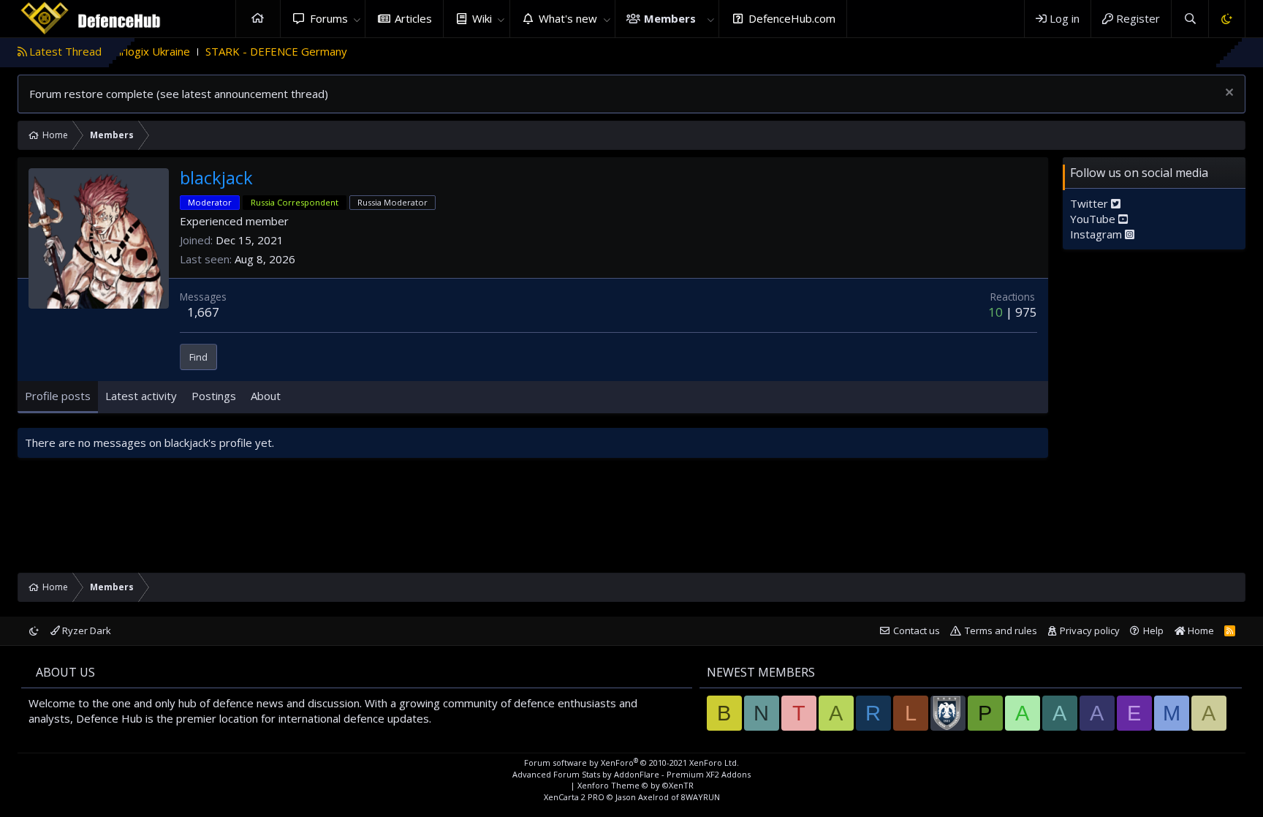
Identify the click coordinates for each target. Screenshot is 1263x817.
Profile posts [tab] (58, 395)
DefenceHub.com (791, 18)
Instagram (1097, 234)
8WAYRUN (700, 796)
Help (1153, 630)
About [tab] (266, 395)
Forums (329, 18)
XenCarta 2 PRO (574, 796)
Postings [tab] (213, 395)
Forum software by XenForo (631, 762)
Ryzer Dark (85, 630)
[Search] (1189, 18)
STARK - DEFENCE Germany (250, 51)
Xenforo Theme (635, 785)
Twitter (1090, 203)
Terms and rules (1001, 630)
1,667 (203, 312)
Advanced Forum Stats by (631, 774)
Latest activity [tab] (141, 395)
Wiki (482, 18)
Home (258, 18)
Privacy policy (1090, 630)
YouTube (1094, 218)
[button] (357, 18)
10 (995, 312)
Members (670, 18)
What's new (568, 18)
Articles (413, 18)
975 (1026, 312)
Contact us (916, 630)
